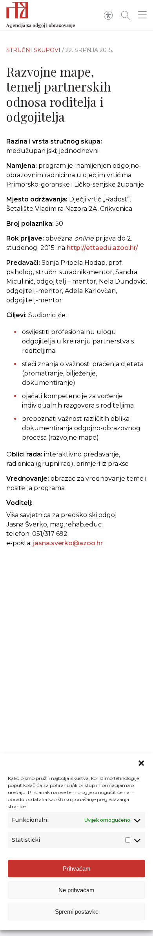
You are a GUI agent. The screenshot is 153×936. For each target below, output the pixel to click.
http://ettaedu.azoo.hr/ (102, 248)
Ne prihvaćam (76, 890)
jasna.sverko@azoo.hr (68, 543)
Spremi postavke (76, 911)
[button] (141, 763)
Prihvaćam (77, 868)
